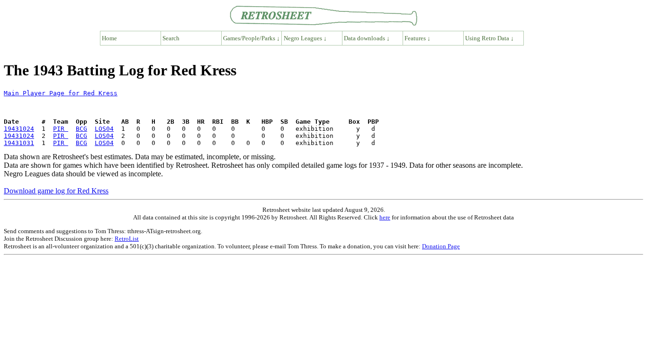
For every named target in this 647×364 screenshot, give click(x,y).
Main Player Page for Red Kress (60, 93)
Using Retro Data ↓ (489, 38)
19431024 (19, 128)
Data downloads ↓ (367, 38)
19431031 (19, 142)
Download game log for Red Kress (56, 191)
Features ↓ (417, 38)
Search (171, 38)
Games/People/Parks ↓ (251, 38)
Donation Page (441, 246)
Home (109, 38)
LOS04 (104, 128)
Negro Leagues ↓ (305, 38)
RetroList (127, 238)
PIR (60, 128)
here (384, 217)
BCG (81, 128)
